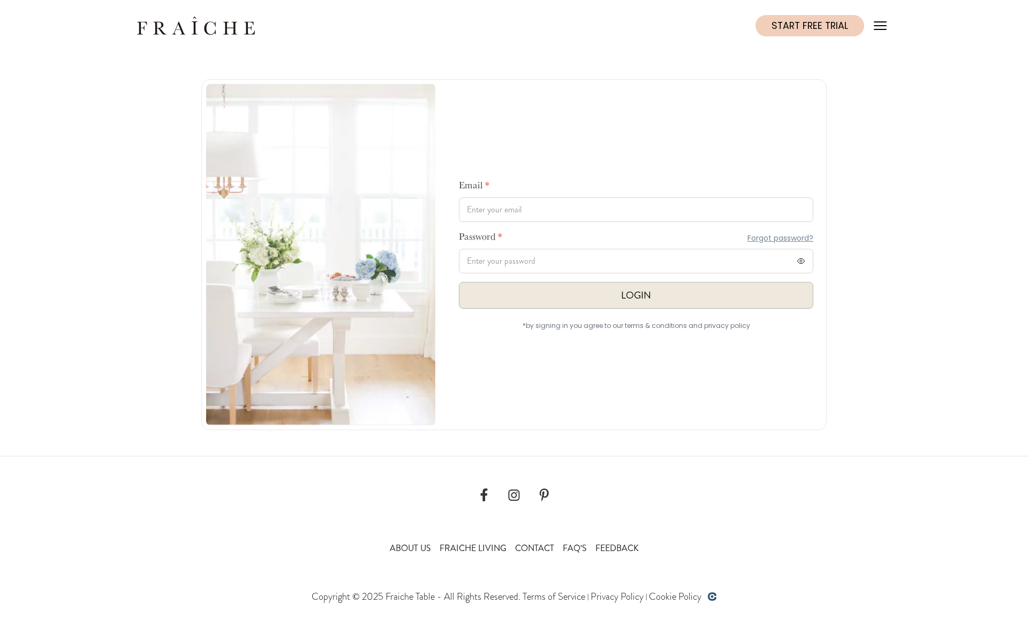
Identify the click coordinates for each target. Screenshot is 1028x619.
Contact (534, 548)
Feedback (617, 548)
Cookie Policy (675, 596)
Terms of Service (554, 596)
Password (480, 238)
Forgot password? (780, 238)
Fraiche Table (410, 596)
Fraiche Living (473, 548)
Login (636, 295)
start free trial (810, 25)
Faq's (575, 548)
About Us (410, 548)
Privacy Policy (617, 596)
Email (474, 187)
